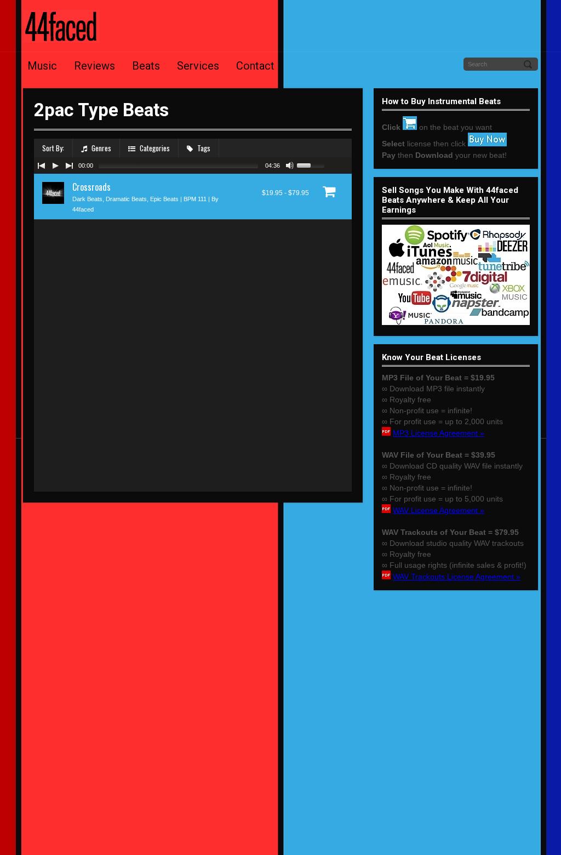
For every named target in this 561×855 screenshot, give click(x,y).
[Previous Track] (41, 165)
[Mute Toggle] (289, 165)
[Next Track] (69, 165)
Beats (146, 65)
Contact (255, 65)
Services (198, 65)
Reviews (94, 65)
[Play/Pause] (55, 165)
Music (42, 65)
